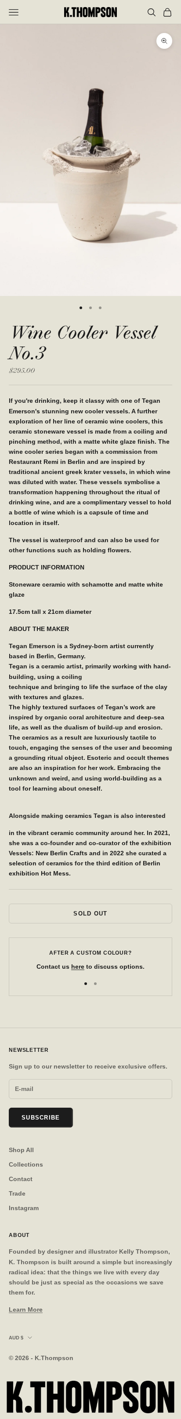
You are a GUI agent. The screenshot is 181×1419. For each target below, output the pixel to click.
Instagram (24, 1207)
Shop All (21, 1149)
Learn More (26, 1309)
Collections (26, 1164)
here (77, 966)
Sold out (90, 913)
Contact (21, 1178)
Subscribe (41, 1117)
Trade (17, 1193)
